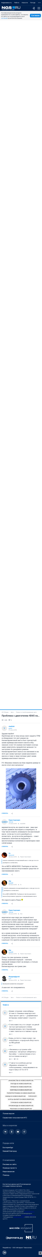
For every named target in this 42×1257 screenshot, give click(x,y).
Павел (4, 822)
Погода (32, 2)
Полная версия (8, 1114)
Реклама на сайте (9, 1164)
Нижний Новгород (10, 1151)
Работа (16, 2)
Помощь (6, 1175)
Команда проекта (10, 1168)
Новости (25, 2)
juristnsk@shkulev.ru (28, 1215)
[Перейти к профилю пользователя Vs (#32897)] (4, 855)
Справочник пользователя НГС (15, 1118)
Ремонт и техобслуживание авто (26, 712)
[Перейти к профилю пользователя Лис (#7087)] (4, 883)
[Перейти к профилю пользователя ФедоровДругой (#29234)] (4, 978)
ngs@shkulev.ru (29, 1211)
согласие (4, 18)
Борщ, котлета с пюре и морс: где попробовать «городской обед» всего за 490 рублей (24, 1040)
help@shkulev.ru (19, 1217)
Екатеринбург (8, 1148)
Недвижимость (6, 2)
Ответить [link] (5, 813)
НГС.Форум (5, 712)
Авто (12, 712)
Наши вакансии (8, 1172)
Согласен (35, 15)
